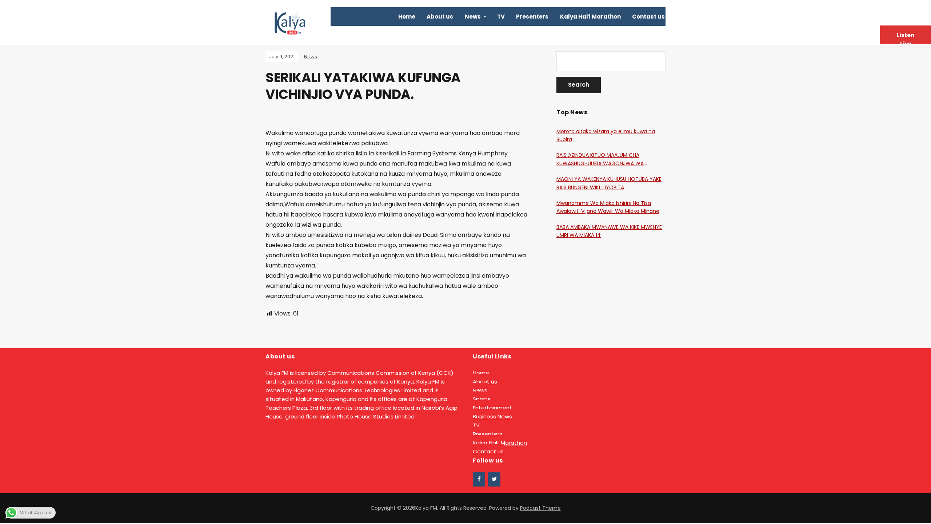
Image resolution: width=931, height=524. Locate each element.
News (473, 16)
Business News (492, 416)
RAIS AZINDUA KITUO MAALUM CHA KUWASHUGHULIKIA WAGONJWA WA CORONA (600, 159)
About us (440, 16)
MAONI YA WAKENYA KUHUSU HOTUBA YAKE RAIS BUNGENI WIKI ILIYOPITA (609, 183)
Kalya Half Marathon (590, 16)
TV (501, 16)
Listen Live (905, 37)
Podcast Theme (540, 508)
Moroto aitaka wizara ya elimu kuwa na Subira (605, 135)
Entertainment (492, 408)
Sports (482, 399)
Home (406, 16)
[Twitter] (494, 479)
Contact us (648, 16)
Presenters (532, 16)
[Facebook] (479, 479)
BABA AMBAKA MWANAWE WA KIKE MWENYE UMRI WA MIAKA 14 (609, 231)
